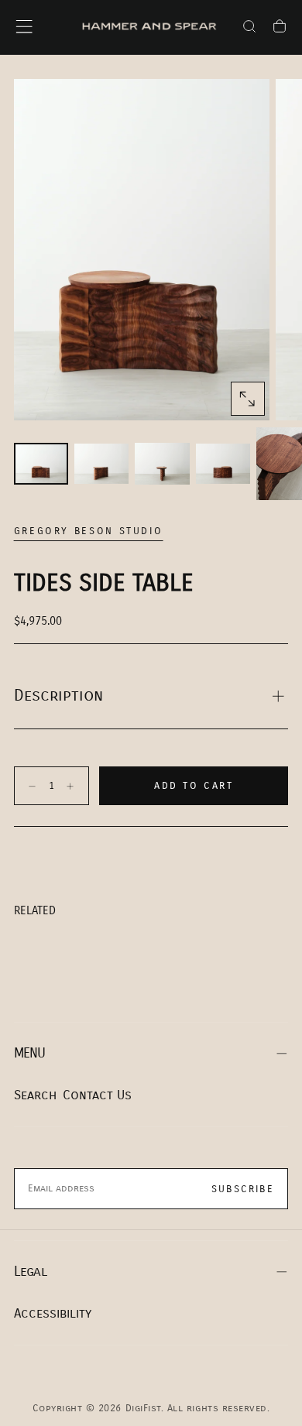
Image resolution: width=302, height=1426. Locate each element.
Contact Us (97, 1095)
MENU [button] (30, 1053)
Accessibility (52, 1313)
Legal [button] (30, 1271)
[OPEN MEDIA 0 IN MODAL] (247, 399)
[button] (24, 26)
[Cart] (279, 28)
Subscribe (242, 1189)
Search (35, 1095)
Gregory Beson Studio (88, 531)
